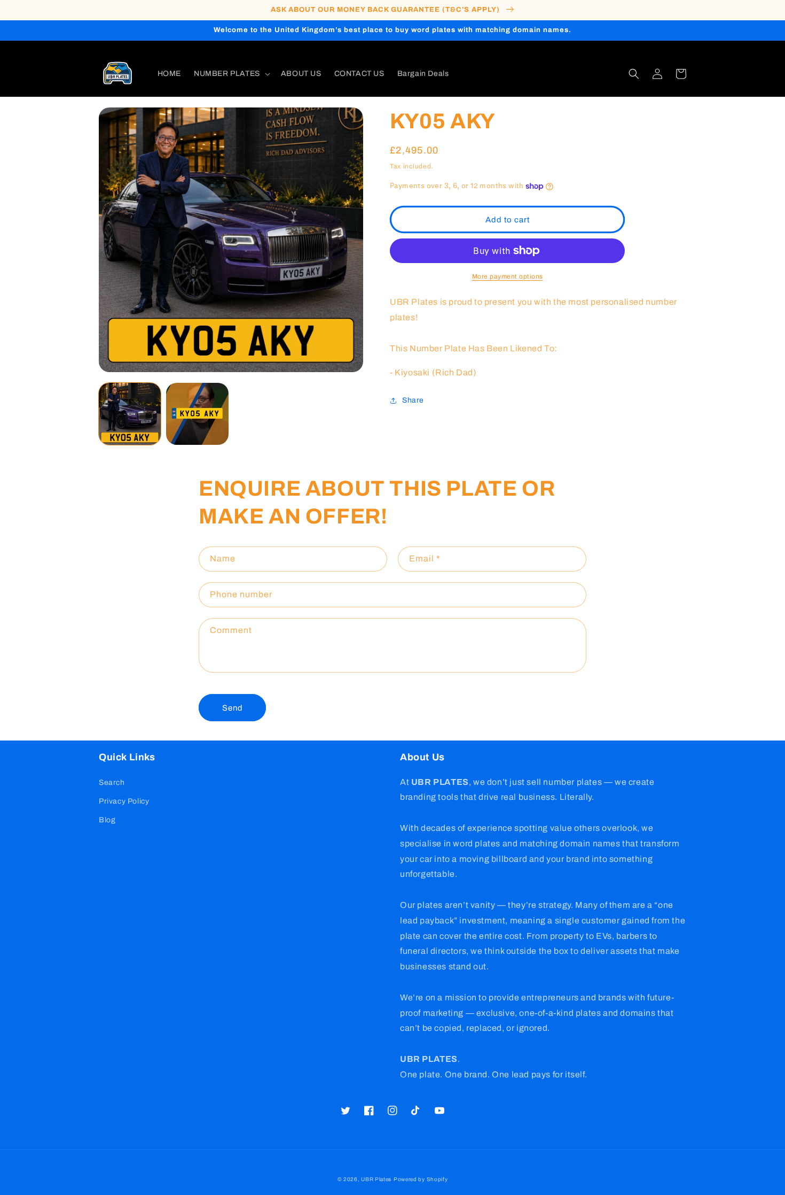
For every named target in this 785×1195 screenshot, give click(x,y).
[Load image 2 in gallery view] (197, 414)
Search (112, 782)
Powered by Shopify (421, 1179)
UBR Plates (376, 1179)
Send (232, 708)
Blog (107, 820)
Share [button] (413, 400)
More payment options (507, 276)
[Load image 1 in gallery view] (130, 414)
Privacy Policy (124, 801)
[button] (230, 74)
